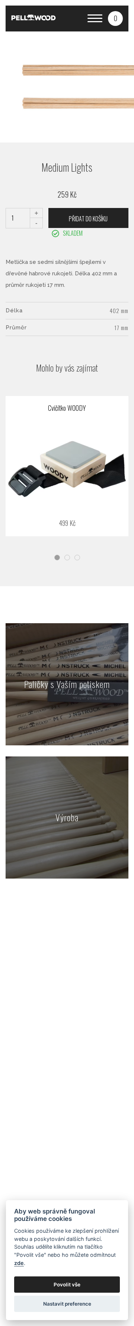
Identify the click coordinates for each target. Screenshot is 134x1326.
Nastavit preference (67, 1304)
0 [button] (115, 18)
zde (19, 1263)
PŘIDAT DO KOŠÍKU (88, 218)
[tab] (57, 557)
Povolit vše (67, 1285)
